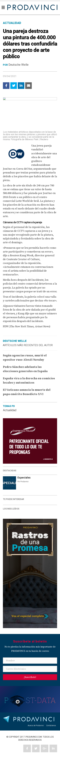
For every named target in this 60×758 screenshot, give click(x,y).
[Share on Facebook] (6, 85)
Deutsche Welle (18, 65)
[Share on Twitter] (13, 85)
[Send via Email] (28, 85)
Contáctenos (51, 725)
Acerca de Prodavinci (36, 725)
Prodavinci (24, 481)
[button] (30, 677)
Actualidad (9, 410)
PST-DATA (30, 700)
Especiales (24, 478)
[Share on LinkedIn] (21, 85)
